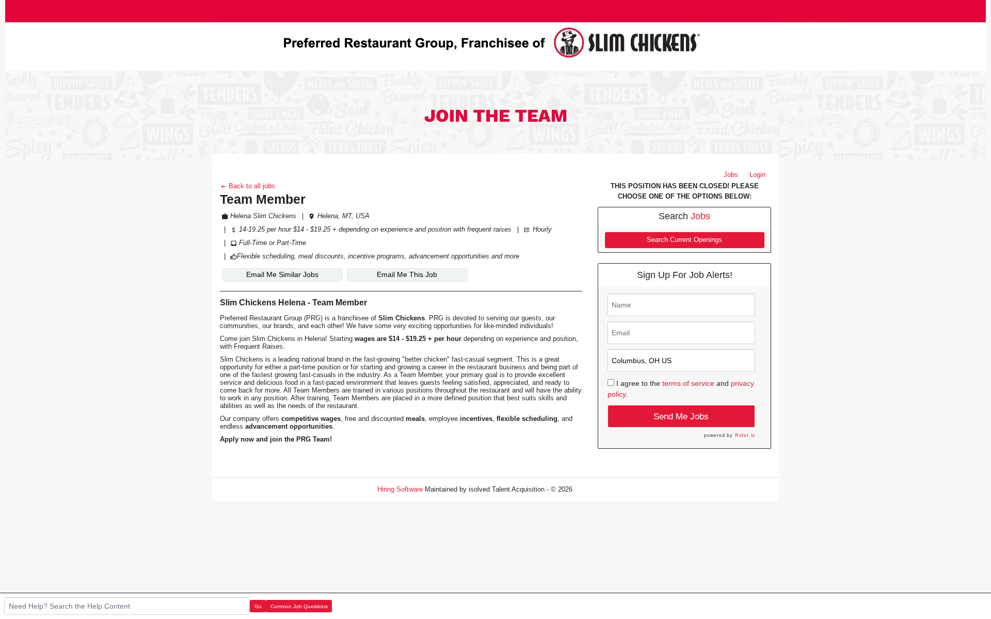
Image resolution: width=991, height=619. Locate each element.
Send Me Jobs (681, 416)
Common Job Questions (299, 606)
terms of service (688, 383)
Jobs (731, 174)
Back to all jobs (251, 186)
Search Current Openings (684, 239)
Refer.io (745, 435)
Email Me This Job (407, 274)
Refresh (602, 489)
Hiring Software (400, 489)
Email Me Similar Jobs (282, 274)
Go (258, 606)
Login (757, 174)
